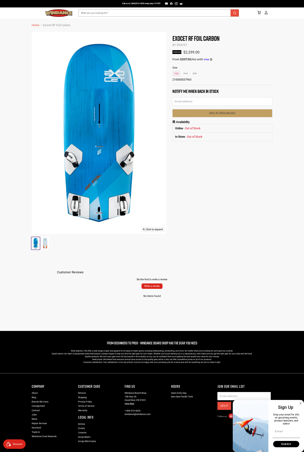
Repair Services (39, 423)
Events (81, 428)
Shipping (82, 397)
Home (35, 25)
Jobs (34, 414)
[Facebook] (171, 3)
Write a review (152, 286)
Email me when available (222, 113)
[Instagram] (176, 3)
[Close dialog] (300, 403)
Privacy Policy (85, 401)
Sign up (224, 405)
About (35, 393)
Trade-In (36, 432)
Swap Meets (84, 437)
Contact (36, 410)
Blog (34, 397)
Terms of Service (86, 406)
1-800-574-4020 (132, 410)
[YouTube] (166, 3)
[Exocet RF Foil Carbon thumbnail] (35, 243)
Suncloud (36, 427)
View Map (129, 403)
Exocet (182, 45)
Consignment (38, 406)
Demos (81, 424)
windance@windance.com (138, 414)
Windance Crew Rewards (44, 436)
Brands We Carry (40, 401)
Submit (286, 444)
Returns (82, 393)
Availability (183, 122)
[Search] (235, 13)
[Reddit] (181, 3)
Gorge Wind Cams (87, 441)
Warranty (82, 410)
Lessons (82, 432)
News (34, 419)
